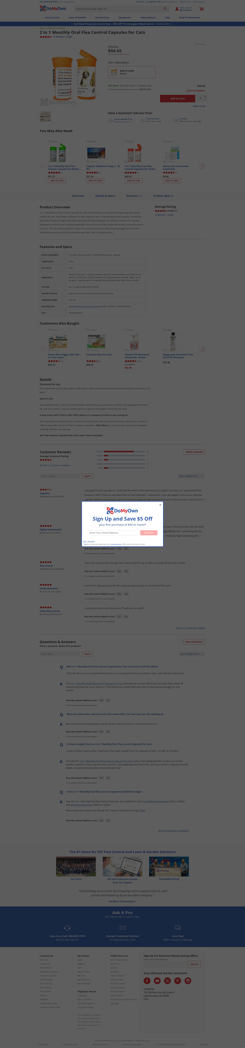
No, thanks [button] (89, 541)
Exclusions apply (116, 544)
